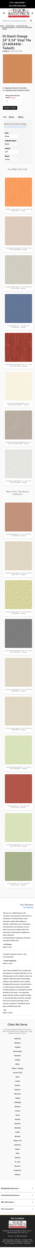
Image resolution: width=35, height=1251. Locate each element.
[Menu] (3, 13)
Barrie (17, 1077)
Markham (17, 1043)
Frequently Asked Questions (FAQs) (17, 90)
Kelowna (17, 1157)
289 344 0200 (19, 2)
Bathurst (17, 1174)
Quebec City (17, 1140)
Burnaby (17, 1119)
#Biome (20, 117)
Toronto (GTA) (17, 1073)
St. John (17, 1162)
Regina (17, 1149)
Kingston (17, 1090)
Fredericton (17, 1170)
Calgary (17, 1098)
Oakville (17, 1060)
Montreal (17, 1136)
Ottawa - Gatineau (17, 1068)
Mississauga (17, 1051)
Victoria (17, 1111)
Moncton (17, 1166)
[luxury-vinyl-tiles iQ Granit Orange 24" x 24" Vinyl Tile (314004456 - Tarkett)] (17, 69)
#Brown (11, 117)
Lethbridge (17, 1102)
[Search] (31, 21)
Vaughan (17, 1047)
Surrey (17, 1115)
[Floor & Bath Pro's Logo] (18, 13)
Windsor (17, 1085)
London (17, 1081)
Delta (17, 1153)
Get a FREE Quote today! (17, 6)
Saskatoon (17, 1145)
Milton (17, 1064)
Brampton (17, 1056)
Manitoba (17, 1128)
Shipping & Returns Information (16, 88)
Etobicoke (17, 1039)
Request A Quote (10, 108)
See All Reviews (28, 907)
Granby (17, 1132)
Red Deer (17, 1107)
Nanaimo (18, 1123)
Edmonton (17, 1094)
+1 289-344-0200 (20, 1236)
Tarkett (7, 159)
